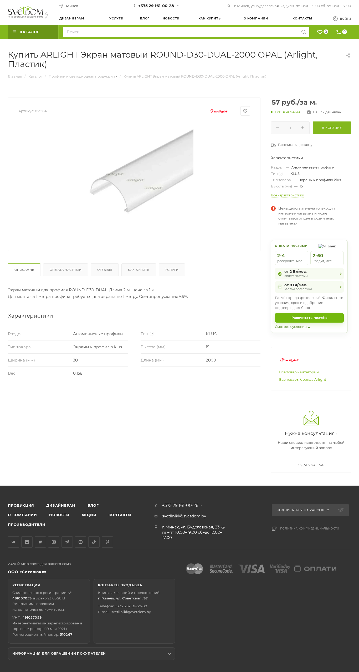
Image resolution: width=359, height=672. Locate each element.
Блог (93, 505)
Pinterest (107, 542)
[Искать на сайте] (303, 32)
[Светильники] (28, 12)
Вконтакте (13, 542)
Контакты (120, 515)
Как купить (139, 270)
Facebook (27, 542)
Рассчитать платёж (309, 317)
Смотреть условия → (293, 326)
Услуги (172, 270)
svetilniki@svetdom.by (184, 515)
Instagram (53, 542)
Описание (24, 270)
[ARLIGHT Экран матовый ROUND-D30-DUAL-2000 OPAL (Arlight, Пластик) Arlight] (134, 181)
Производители (26, 524)
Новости (59, 515)
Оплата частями (65, 270)
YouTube (80, 542)
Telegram (67, 542)
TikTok (94, 542)
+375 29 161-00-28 (156, 5)
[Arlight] (218, 111)
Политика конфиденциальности (310, 528)
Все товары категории (299, 372)
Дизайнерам (60, 505)
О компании (22, 515)
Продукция (21, 505)
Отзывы (104, 270)
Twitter (40, 542)
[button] (333, 465)
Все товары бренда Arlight (302, 379)
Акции (88, 515)
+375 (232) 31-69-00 (131, 606)
